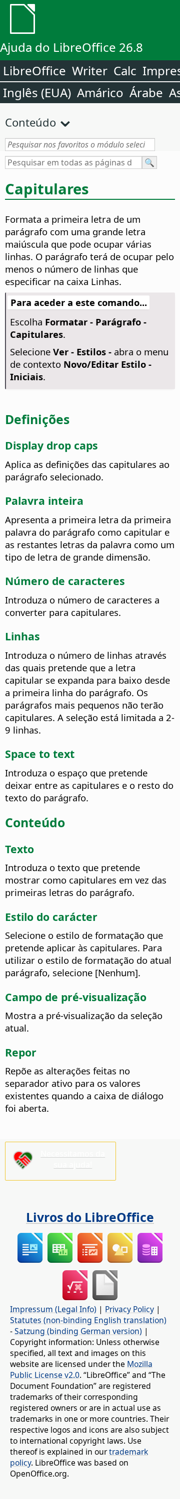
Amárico (100, 92)
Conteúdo (30, 122)
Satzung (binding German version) (78, 1331)
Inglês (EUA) (37, 92)
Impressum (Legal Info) (53, 1309)
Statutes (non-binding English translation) (88, 1320)
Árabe (146, 92)
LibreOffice (34, 70)
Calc (125, 70)
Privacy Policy (129, 1309)
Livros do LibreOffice (90, 1216)
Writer (90, 70)
